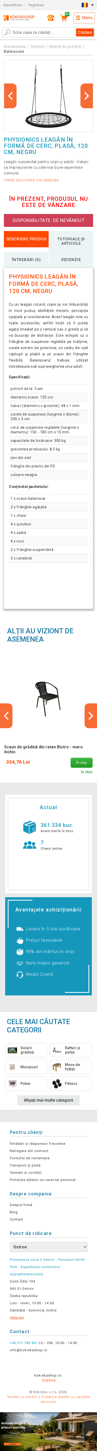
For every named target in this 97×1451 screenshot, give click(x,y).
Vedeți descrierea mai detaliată (31, 180)
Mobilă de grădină (65, 46)
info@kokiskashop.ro (29, 1350)
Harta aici (17, 1317)
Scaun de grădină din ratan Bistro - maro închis (43, 749)
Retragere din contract (29, 1151)
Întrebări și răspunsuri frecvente (37, 1144)
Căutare (85, 32)
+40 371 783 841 (24, 1343)
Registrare (36, 5)
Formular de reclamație (30, 1158)
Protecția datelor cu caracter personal (43, 1180)
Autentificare (12, 5)
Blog (14, 1212)
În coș (81, 763)
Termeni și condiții (26, 1172)
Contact (16, 1219)
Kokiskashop (15, 46)
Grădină (38, 46)
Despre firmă (21, 1205)
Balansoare (14, 51)
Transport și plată (25, 1165)
